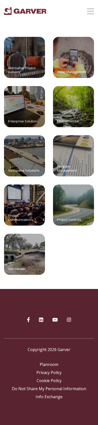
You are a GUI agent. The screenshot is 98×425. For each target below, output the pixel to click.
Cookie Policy (49, 380)
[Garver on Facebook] (28, 320)
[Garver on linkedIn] (41, 320)
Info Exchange (49, 397)
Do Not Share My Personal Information (49, 388)
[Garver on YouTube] (55, 320)
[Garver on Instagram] (69, 320)
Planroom (49, 364)
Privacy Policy (49, 372)
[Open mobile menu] (90, 10)
